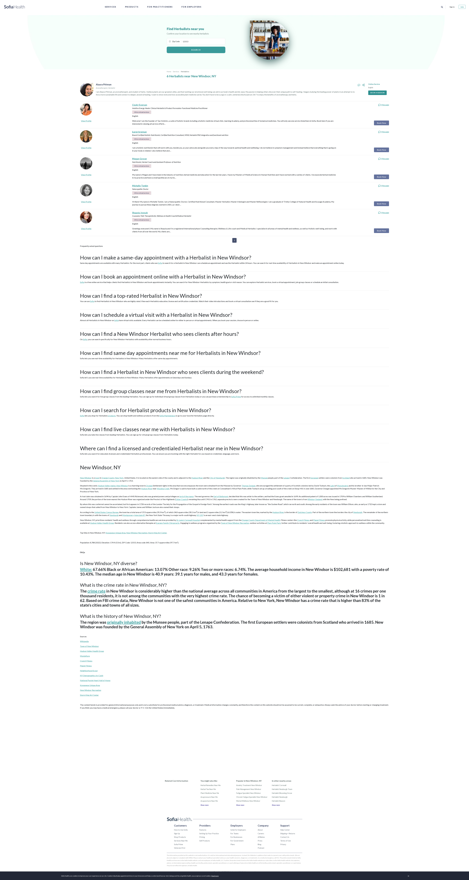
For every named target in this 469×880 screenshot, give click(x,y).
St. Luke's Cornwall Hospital (188, 520)
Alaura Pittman (103, 84)
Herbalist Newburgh (280, 797)
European (314, 478)
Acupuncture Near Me (209, 801)
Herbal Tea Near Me (208, 789)
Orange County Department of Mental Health (261, 520)
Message (385, 105)
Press (260, 841)
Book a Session (377, 93)
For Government (237, 841)
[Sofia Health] (14, 6)
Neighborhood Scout (89, 670)
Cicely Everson (139, 105)
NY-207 (200, 515)
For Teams (234, 833)
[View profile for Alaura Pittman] (86, 89)
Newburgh (357, 512)
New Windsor (86, 478)
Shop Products (180, 837)
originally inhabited (124, 622)
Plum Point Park (274, 523)
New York (119, 478)
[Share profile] (363, 85)
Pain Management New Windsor (248, 789)
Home (169, 72)
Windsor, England (315, 499)
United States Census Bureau (106, 512)
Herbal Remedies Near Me (211, 785)
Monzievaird (342, 485)
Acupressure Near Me (209, 797)
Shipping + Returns (287, 833)
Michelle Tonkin (140, 185)
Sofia (160, 263)
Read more (215, 876)
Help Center (285, 830)
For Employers (191, 7)
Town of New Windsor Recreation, (235, 523)
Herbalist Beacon (278, 801)
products (112, 415)
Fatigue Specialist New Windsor (248, 793)
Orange (149, 485)
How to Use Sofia (181, 830)
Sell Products (204, 841)
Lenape (286, 478)
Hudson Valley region (106, 485)
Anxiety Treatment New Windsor (249, 785)
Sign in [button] (452, 7)
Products (131, 7)
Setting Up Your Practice (209, 833)
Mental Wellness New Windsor (248, 801)
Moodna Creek (163, 488)
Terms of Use (285, 841)
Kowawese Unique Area (116, 533)
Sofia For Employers (238, 830)
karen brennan (139, 132)
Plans (232, 844)
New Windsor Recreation (136, 533)
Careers (261, 833)
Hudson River (197, 478)
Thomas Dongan (248, 485)
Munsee (264, 478)
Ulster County (181, 499)
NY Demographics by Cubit (91, 675)
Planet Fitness (319, 520)
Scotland (346, 478)
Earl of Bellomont (220, 496)
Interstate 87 (139, 515)
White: (86, 569)
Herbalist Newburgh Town (282, 789)
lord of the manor (186, 496)
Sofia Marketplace (167, 415)
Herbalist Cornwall (279, 785)
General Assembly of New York (106, 481)
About (260, 830)
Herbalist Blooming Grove (282, 793)
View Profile (86, 121)
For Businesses (236, 837)
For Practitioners (160, 7)
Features (202, 830)
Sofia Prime (236, 396)
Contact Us (284, 837)
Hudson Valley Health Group (102, 523)
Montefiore (85, 656)
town (97, 478)
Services (110, 7)
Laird (332, 485)
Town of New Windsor (89, 646)
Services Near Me (181, 841)
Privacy (283, 844)
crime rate (96, 591)
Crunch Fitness (303, 520)
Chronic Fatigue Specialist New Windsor (251, 797)
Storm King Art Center (157, 533)
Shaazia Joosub (140, 212)
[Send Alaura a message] (358, 85)
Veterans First (179, 848)
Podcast (261, 848)
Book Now (381, 123)
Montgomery (127, 515)
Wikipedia (84, 641)
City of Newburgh (217, 478)
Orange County (107, 478)
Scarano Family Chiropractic (168, 523)
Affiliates (261, 837)
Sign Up (177, 833)
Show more (205, 805)
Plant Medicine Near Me (210, 793)
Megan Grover (139, 158)
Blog (259, 844)
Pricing (202, 837)
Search (196, 50)
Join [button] (462, 7)
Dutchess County (305, 512)
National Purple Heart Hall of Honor (95, 680)
